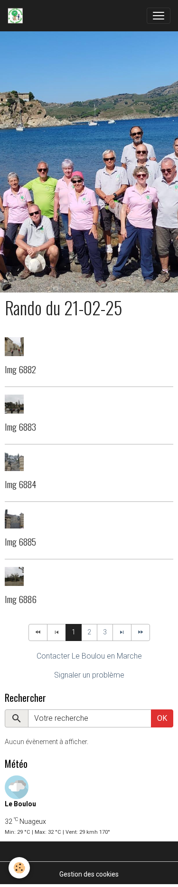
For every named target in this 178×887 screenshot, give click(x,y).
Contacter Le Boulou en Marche (89, 656)
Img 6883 (20, 427)
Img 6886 (21, 599)
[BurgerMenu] (158, 16)
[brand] (17, 16)
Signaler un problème (89, 674)
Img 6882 (20, 369)
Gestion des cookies (89, 874)
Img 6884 (20, 484)
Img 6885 (20, 541)
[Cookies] (19, 867)
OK (162, 718)
